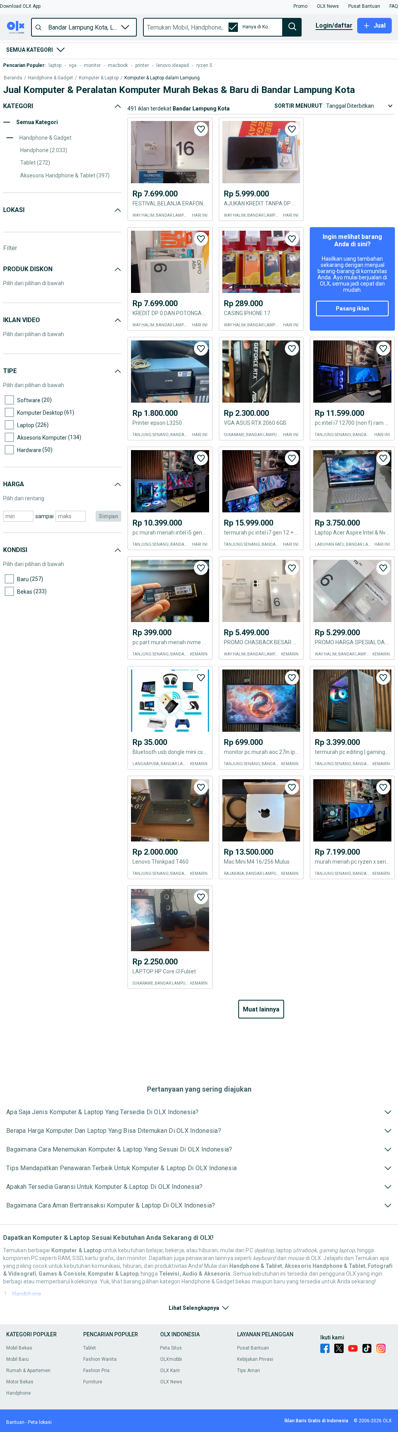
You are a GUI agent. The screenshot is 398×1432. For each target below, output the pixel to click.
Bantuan (15, 1422)
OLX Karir (170, 1370)
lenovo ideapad (172, 65)
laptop (55, 65)
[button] (20, 6)
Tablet (89, 1348)
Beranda (13, 78)
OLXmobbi (171, 1359)
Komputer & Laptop (99, 78)
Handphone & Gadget (50, 78)
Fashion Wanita (100, 1359)
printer (142, 65)
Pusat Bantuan (253, 1348)
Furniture (92, 1382)
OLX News (171, 1382)
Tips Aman (248, 1370)
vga (73, 65)
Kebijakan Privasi (255, 1359)
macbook (118, 65)
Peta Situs (171, 1348)
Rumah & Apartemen (28, 1370)
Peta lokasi (40, 1422)
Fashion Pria (96, 1370)
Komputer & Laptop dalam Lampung (162, 78)
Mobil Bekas (19, 1348)
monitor (92, 65)
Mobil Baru (17, 1359)
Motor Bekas (19, 1382)
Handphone (26, 1294)
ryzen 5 (204, 65)
